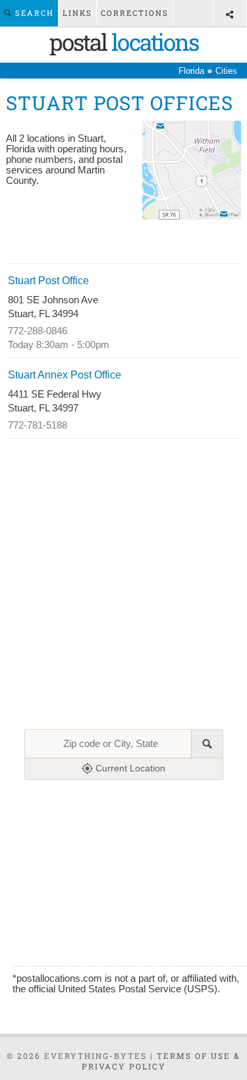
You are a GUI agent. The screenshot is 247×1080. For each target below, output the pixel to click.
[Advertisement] (123, 243)
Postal (123, 41)
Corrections (135, 13)
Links (77, 13)
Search (33, 13)
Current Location (129, 768)
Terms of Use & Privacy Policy (161, 1060)
